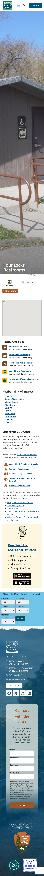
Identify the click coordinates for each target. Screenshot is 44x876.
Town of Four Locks (14, 399)
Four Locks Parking (18, 346)
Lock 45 (8, 422)
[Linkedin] (29, 693)
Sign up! (22, 805)
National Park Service (27, 454)
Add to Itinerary (10, 291)
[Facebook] (9, 693)
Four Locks (10, 413)
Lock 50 (8, 396)
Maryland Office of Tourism (20, 502)
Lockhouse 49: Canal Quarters (23, 379)
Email (12, 749)
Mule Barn (10, 405)
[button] (18, 5)
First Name (14, 757)
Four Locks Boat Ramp (19, 354)
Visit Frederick (14, 508)
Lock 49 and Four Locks (20, 371)
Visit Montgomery (15, 505)
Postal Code (14, 773)
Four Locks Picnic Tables (20, 363)
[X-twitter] (16, 693)
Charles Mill (10, 416)
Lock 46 (9, 419)
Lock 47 (8, 411)
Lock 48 (9, 408)
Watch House (11, 402)
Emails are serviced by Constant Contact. (20, 797)
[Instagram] (23, 693)
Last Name (14, 765)
